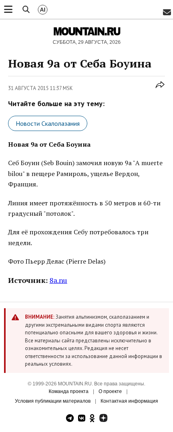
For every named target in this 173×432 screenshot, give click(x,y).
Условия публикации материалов (53, 401)
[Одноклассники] (92, 419)
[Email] (167, 12)
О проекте (110, 391)
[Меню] (8, 9)
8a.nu (58, 280)
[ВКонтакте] (81, 419)
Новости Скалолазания (48, 123)
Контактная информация (129, 401)
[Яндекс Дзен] (103, 419)
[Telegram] (70, 419)
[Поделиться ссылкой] (160, 89)
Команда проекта (69, 391)
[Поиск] (26, 9)
